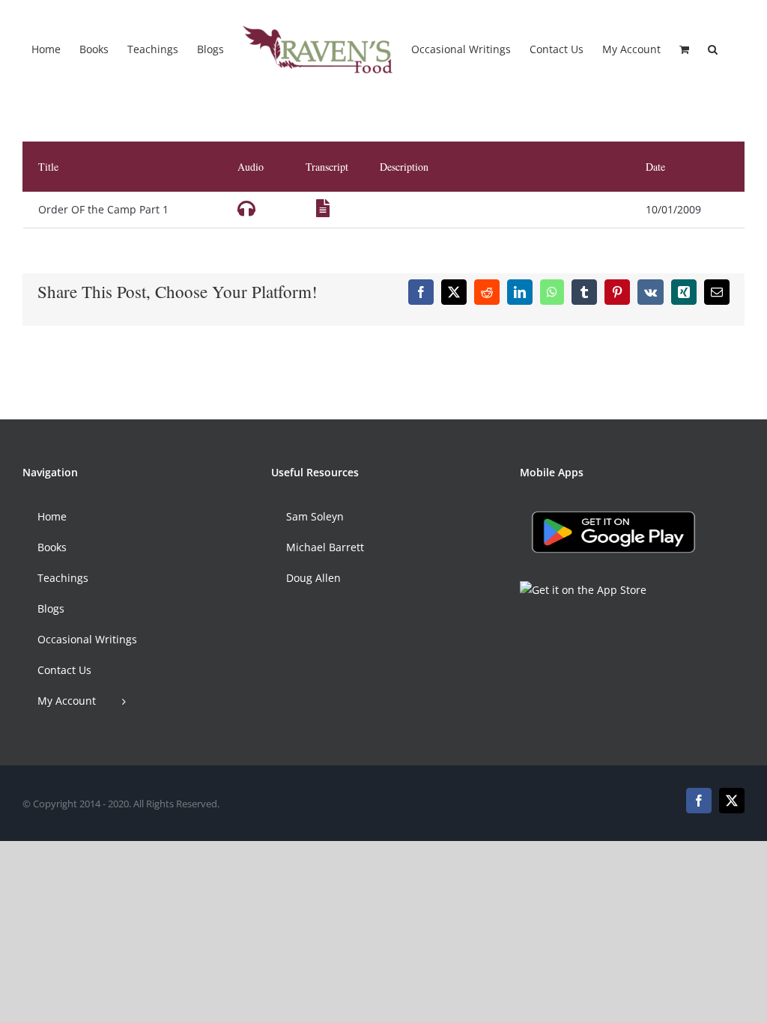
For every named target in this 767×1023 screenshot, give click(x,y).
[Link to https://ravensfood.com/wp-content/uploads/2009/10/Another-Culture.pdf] (323, 208)
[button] (713, 48)
